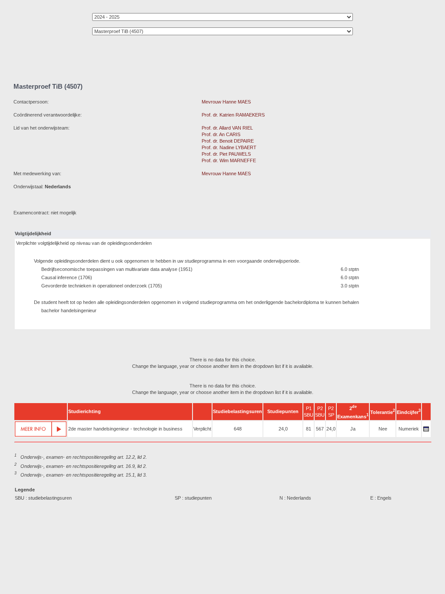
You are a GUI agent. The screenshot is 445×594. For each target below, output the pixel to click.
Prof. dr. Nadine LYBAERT (229, 147)
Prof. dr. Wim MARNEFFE (229, 160)
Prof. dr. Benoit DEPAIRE (228, 140)
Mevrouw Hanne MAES (226, 101)
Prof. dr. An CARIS (221, 134)
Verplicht (202, 428)
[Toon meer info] (40, 428)
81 (308, 428)
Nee (383, 428)
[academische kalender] (426, 431)
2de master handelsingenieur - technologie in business (125, 428)
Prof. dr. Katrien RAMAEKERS (233, 114)
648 (238, 428)
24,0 (283, 428)
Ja (352, 428)
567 (320, 428)
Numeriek (409, 428)
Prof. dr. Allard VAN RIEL (227, 127)
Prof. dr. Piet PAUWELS (226, 154)
